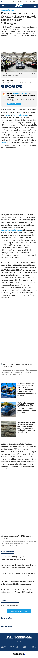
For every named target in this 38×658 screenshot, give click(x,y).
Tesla (6, 115)
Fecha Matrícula (33, 647)
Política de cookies (24, 647)
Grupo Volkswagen (20, 115)
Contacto (11, 646)
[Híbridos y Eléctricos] (19, 637)
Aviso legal (17, 647)
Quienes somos (3, 647)
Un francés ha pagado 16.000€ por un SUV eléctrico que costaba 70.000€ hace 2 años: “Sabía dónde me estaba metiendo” (26, 408)
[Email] (20, 86)
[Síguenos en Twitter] (17, 641)
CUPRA (20, 1)
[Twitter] (6, 86)
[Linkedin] (10, 86)
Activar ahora (13, 104)
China (3, 143)
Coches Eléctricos (7, 10)
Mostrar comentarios (19, 611)
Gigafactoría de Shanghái (11, 230)
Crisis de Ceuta (12, 1)
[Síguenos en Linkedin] (20, 641)
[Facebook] (2, 86)
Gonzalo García (8, 80)
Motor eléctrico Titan (30, 1)
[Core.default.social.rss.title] (24, 641)
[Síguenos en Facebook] (14, 641)
